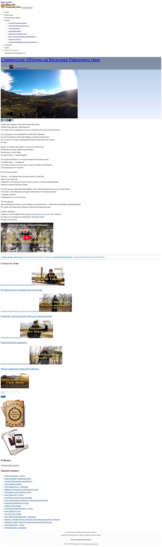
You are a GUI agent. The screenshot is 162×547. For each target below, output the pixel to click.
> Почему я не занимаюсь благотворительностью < (23, 42)
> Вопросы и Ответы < (14, 39)
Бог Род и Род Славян (12, 514)
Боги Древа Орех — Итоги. (14, 525)
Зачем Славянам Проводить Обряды (20, 369)
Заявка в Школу (9, 14)
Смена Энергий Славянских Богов (17, 479)
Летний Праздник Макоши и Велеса (18, 481)
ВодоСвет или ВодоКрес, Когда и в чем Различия (26, 316)
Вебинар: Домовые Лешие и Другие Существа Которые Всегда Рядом (31, 520)
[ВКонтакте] (2, 120)
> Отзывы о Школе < (14, 28)
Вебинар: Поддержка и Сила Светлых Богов (21, 490)
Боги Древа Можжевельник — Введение (20, 517)
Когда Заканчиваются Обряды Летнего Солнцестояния (26, 500)
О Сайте (6, 47)
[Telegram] (12, 120)
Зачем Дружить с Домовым (15, 528)
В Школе (6, 20)
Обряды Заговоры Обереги (12, 17)
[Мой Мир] (7, 120)
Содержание (8, 44)
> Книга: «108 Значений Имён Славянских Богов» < (22, 36)
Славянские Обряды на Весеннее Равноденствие (50, 59)
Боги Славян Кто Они (12, 511)
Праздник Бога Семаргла (14, 342)
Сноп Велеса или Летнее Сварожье (18, 498)
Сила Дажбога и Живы (13, 484)
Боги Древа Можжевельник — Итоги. (18, 509)
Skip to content (6, 2)
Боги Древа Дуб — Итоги (13, 495)
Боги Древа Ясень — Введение (16, 487)
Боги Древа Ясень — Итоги (14, 476)
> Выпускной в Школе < (14, 31)
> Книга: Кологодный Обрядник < (17, 34)
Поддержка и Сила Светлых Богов (17, 492)
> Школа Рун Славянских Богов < (17, 23)
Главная (6, 12)
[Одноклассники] (4, 120)
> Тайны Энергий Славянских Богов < (18, 25)
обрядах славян (40, 214)
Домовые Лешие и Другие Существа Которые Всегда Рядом (28, 522)
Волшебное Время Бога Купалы (16, 503)
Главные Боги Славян (12, 506)
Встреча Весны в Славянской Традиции (21, 290)
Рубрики (4, 465)
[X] (10, 120)
